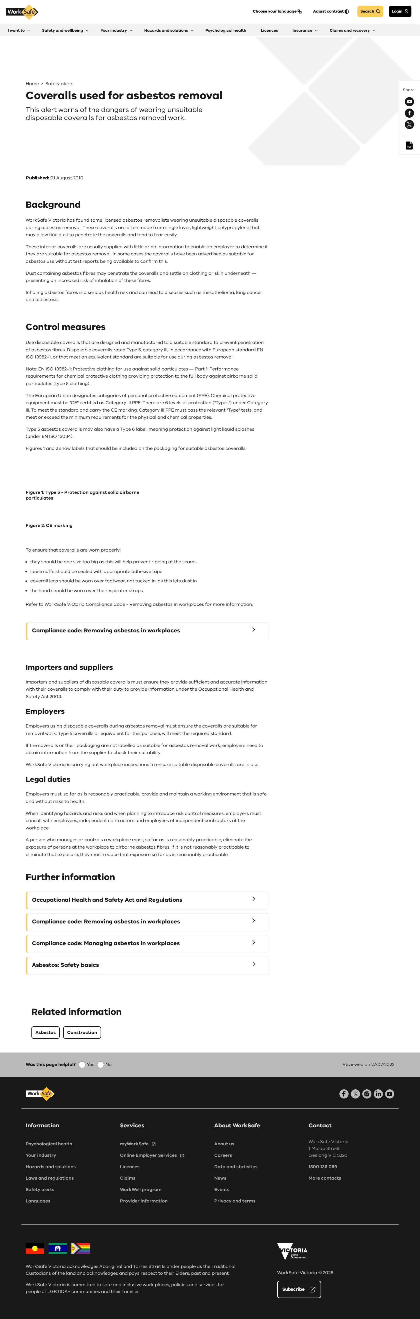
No (108, 1064)
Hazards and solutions (51, 1167)
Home (32, 84)
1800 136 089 (323, 1167)
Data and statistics (235, 1167)
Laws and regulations (50, 1178)
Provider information (144, 1201)
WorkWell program (140, 1189)
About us (224, 1144)
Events (221, 1189)
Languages (38, 1201)
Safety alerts (59, 84)
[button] (19, 30)
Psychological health (49, 1144)
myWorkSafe (134, 1144)
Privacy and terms (234, 1201)
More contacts (325, 1178)
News (220, 1178)
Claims (127, 1178)
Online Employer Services (148, 1155)
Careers (223, 1155)
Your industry (41, 1155)
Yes (90, 1064)
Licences (129, 1167)
